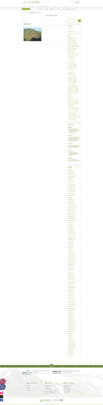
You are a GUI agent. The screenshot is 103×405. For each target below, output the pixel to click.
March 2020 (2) (71, 274)
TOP (22, 12)
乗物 (72, 46)
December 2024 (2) (72, 187)
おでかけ (70, 94)
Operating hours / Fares (50, 385)
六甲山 (74, 67)
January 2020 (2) (71, 279)
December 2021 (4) (72, 233)
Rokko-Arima (72, 31)
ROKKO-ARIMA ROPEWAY (43, 6)
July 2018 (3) (70, 312)
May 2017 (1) (70, 335)
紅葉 (75, 65)
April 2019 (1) (70, 295)
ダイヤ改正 (71, 65)
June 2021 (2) (70, 245)
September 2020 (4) (72, 262)
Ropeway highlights (67, 391)
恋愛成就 (70, 78)
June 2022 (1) (70, 224)
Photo (28, 388)
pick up (74, 113)
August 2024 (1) (71, 195)
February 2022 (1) (71, 231)
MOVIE (55, 6)
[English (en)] (78, 2)
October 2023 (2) (71, 205)
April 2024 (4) (70, 199)
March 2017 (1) (71, 339)
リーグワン (71, 70)
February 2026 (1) (71, 172)
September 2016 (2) (72, 346)
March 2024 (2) (71, 201)
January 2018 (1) (71, 323)
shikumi (76, 110)
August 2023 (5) (71, 210)
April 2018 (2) (70, 316)
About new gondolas (67, 389)
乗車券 (73, 51)
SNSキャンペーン (72, 75)
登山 (77, 54)
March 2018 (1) (71, 318)
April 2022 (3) (70, 226)
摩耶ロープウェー (72, 97)
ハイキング (77, 100)
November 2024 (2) (72, 189)
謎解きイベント (71, 92)
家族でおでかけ (71, 89)
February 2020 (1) (71, 277)
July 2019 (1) (70, 291)
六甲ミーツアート (72, 54)
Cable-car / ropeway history (50, 392)
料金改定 (74, 48)
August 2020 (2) (71, 264)
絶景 (69, 40)
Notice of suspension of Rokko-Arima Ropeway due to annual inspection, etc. (74, 147)
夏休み (70, 81)
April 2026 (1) (70, 170)
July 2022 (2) (70, 222)
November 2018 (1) (72, 304)
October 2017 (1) (71, 327)
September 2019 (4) (72, 287)
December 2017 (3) (72, 325)
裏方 (73, 102)
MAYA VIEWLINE (32, 6)
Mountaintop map (49, 388)
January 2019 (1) (71, 300)
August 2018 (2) (71, 310)
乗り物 (70, 102)
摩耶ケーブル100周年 (72, 43)
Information (71, 108)
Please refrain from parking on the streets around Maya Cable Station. (74, 154)
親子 (74, 83)
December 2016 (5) (72, 341)
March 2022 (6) (71, 228)
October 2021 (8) (71, 237)
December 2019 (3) (72, 281)
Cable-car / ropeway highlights (51, 389)
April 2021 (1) (70, 249)
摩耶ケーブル (71, 100)
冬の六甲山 (75, 38)
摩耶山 (77, 92)
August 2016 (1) (71, 348)
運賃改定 (76, 46)
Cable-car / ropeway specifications (51, 391)
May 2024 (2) (70, 197)
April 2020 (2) (70, 272)
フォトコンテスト (72, 62)
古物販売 (73, 40)
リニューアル (71, 110)
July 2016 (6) (70, 350)
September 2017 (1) (72, 329)
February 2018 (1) (71, 321)
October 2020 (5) (71, 260)
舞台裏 (77, 102)
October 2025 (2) (71, 176)
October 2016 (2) (71, 344)
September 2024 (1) (72, 193)
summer (77, 116)
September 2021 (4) (72, 239)
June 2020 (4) (70, 268)
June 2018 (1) (70, 314)
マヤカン (70, 83)
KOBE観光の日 (71, 57)
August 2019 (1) (71, 289)
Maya (70, 28)
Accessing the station (49, 386)
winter (74, 118)
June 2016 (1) (70, 352)
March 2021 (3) (71, 251)
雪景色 (70, 38)
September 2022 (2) (72, 220)
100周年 (70, 48)
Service (70, 113)
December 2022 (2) (72, 214)
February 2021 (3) (71, 254)
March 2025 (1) (71, 182)
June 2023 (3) (70, 212)
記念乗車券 (75, 81)
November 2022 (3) (72, 216)
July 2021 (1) (70, 243)
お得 (69, 51)
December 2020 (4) (72, 256)
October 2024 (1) (71, 191)
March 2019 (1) (71, 298)
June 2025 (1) (70, 178)
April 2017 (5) (70, 337)
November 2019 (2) (72, 283)
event (70, 116)
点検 (69, 105)
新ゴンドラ (77, 108)
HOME (24, 6)
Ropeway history (67, 392)
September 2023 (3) (72, 207)
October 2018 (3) (71, 306)
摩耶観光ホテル (71, 73)
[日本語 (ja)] (74, 2)
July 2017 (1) (70, 333)
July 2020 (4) (70, 266)
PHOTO (66, 6)
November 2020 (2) (72, 258)
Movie (28, 386)
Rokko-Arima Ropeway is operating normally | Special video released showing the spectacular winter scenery (74, 139)
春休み (76, 86)
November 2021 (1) (72, 235)
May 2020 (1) (70, 270)
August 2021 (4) (71, 241)
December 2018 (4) (72, 302)
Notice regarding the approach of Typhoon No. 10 (74, 160)
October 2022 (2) (71, 218)
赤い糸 (74, 78)
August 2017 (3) (71, 331)
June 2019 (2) (70, 293)
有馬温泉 (70, 67)
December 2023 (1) (72, 203)
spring (73, 116)
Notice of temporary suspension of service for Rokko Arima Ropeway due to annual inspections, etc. (74, 130)
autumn (70, 118)
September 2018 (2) (72, 308)
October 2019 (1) (71, 285)
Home (28, 385)
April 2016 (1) (70, 354)
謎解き (77, 89)
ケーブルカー (71, 59)
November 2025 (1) (72, 174)
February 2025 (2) (71, 184)
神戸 (69, 46)
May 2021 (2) (70, 247)
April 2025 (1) (70, 180)
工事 (72, 105)
